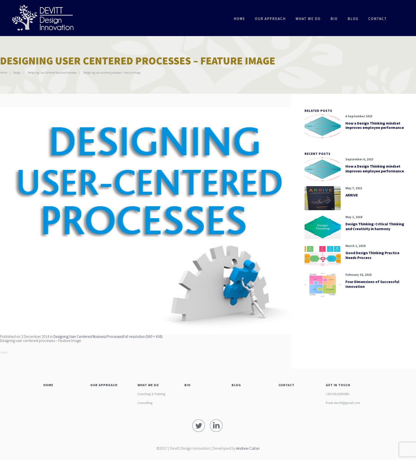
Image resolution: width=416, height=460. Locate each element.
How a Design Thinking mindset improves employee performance (374, 125)
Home (239, 18)
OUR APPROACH (103, 385)
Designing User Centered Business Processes (52, 72)
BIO (187, 385)
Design (17, 72)
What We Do (308, 18)
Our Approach (270, 18)
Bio (334, 18)
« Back (3, 352)
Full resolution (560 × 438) (142, 336)
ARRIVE (351, 195)
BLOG (236, 385)
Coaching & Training (151, 394)
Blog (353, 18)
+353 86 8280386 (337, 394)
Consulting (145, 403)
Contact (377, 18)
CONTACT (286, 385)
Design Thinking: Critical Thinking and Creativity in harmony (374, 226)
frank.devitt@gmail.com (343, 403)
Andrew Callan (248, 448)
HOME (48, 385)
